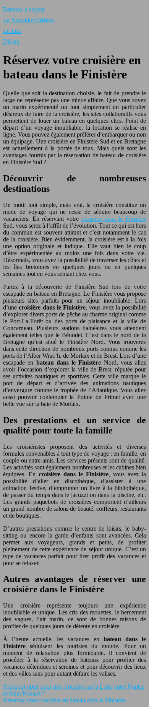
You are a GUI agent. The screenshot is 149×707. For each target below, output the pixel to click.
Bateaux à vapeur (24, 9)
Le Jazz (12, 31)
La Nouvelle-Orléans (28, 20)
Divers (11, 41)
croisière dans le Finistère (114, 218)
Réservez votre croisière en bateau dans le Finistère (64, 700)
